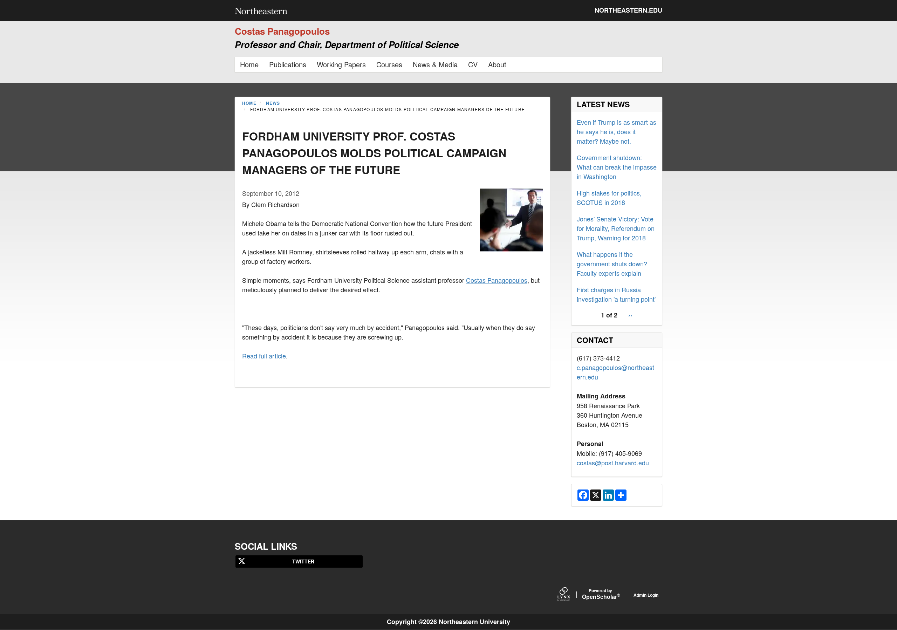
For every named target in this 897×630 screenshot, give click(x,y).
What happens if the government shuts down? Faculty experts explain (612, 263)
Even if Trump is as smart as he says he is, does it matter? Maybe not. (616, 131)
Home (249, 64)
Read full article (264, 355)
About (497, 64)
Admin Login (646, 595)
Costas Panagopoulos (496, 280)
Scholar (600, 594)
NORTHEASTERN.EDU (628, 10)
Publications (287, 64)
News (273, 103)
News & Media (435, 64)
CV (473, 64)
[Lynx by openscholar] (569, 595)
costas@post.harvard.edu (613, 462)
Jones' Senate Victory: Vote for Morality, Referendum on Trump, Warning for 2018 (616, 228)
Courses (389, 64)
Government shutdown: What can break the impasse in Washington (617, 167)
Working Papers (341, 64)
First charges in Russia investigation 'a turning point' (616, 294)
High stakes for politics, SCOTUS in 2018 (609, 197)
